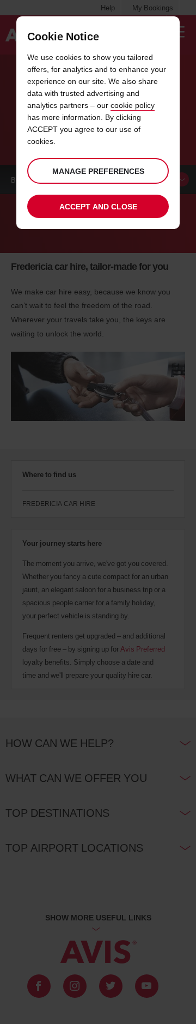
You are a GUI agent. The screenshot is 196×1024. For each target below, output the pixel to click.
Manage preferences (98, 171)
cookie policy (133, 105)
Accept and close (98, 206)
